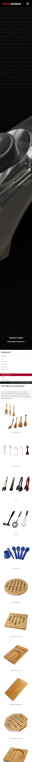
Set (2, 359)
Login (19, 3)
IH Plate (3, 377)
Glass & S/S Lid (4, 369)
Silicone (3, 372)
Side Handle (4, 361)
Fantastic (3, 356)
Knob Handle (4, 364)
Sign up (22, 3)
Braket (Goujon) (5, 380)
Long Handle (4, 367)
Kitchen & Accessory (6, 374)
